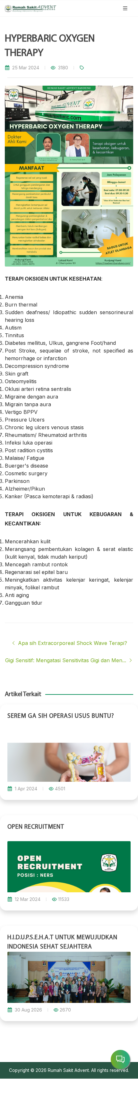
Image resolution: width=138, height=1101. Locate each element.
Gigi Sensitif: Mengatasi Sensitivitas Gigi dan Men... (66, 660)
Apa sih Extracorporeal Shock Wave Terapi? (71, 643)
